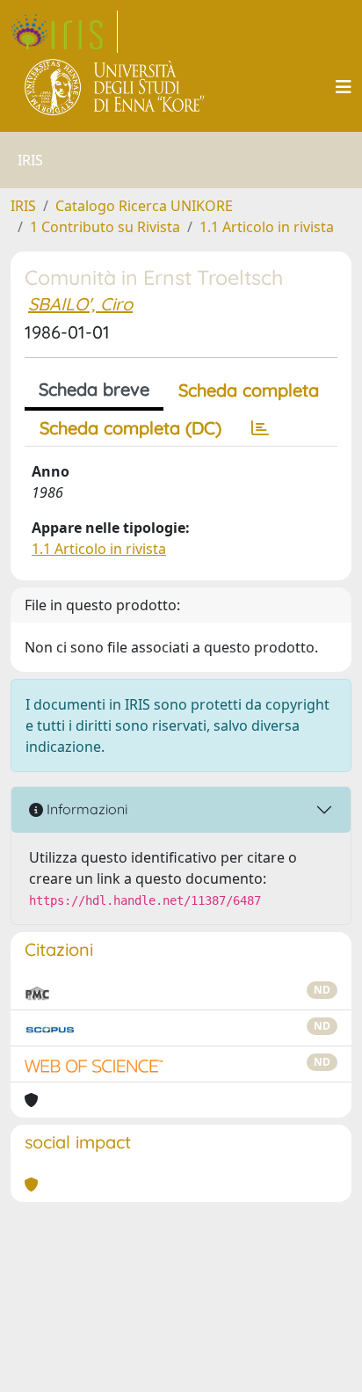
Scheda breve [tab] (94, 389)
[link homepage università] (116, 87)
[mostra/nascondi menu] (343, 87)
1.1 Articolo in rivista (266, 227)
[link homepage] (64, 32)
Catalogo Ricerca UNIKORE (144, 205)
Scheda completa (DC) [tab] (130, 428)
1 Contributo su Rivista (105, 227)
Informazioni (85, 809)
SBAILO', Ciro (80, 304)
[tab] (260, 428)
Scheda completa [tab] (248, 390)
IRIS (23, 205)
